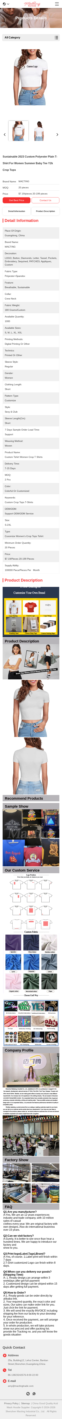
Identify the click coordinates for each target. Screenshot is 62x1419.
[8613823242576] (34, 1394)
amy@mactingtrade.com (21, 1386)
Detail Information (16, 211)
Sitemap (25, 1403)
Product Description (45, 211)
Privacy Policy (11, 1403)
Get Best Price (16, 200)
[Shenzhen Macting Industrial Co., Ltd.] (32, 3)
